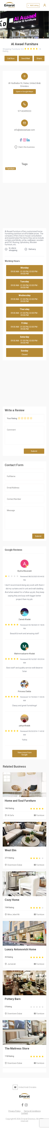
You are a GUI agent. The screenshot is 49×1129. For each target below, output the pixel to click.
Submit (34, 451)
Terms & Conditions (32, 1111)
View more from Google (25, 753)
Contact (24, 1113)
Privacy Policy (14, 1111)
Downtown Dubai (14, 865)
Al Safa (10, 815)
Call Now (11, 58)
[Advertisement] (24, 382)
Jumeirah (11, 964)
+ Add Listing (33, 5)
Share (39, 58)
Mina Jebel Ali (13, 914)
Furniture (40, 815)
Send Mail (25, 58)
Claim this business (26, 147)
